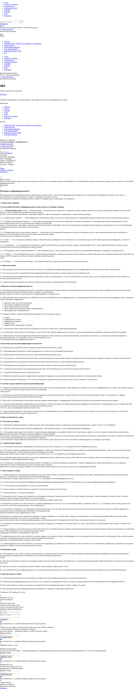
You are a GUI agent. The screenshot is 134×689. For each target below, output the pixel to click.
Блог (6, 14)
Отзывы (7, 12)
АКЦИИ (7, 10)
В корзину (3, 688)
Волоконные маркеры (12, 47)
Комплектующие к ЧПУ (12, 51)
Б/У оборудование (10, 135)
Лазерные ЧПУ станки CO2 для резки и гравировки (22, 43)
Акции (6, 109)
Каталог (7, 42)
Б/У (5, 53)
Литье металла (9, 45)
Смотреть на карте (6, 144)
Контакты (7, 16)
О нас (6, 2)
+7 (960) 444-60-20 (6, 29)
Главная (7, 107)
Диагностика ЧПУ (10, 8)
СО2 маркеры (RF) (11, 49)
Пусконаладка (9, 6)
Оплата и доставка (10, 4)
